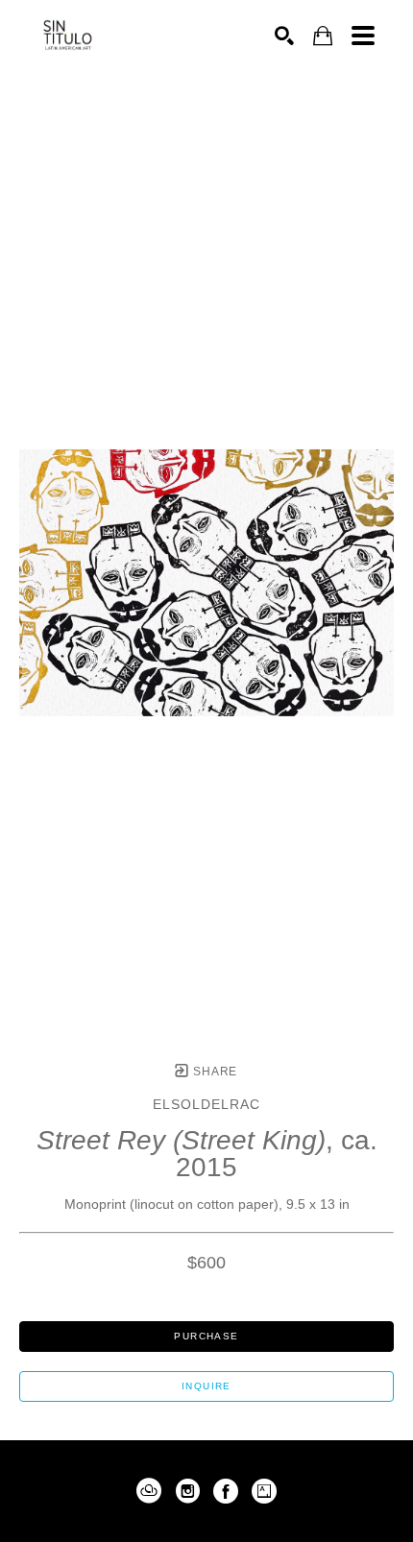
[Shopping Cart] (322, 36)
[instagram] (187, 1491)
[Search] (284, 35)
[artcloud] (148, 1491)
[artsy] (264, 1491)
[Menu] (363, 35)
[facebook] (225, 1491)
